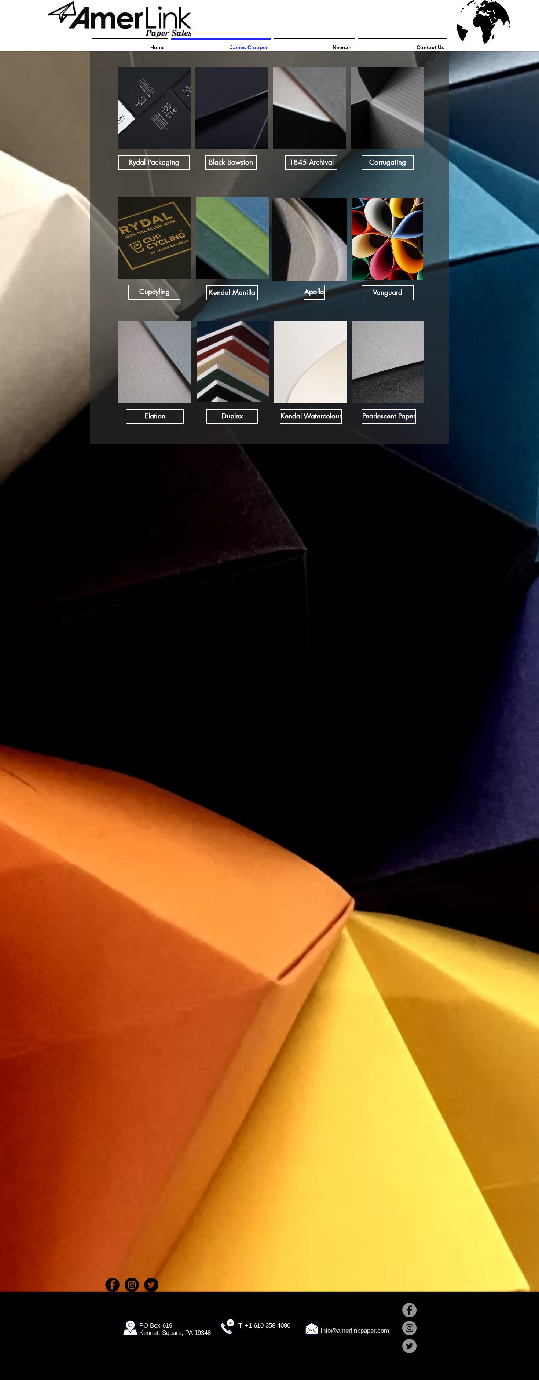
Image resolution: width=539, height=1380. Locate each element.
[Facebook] (112, 1285)
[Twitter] (151, 1285)
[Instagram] (132, 1285)
